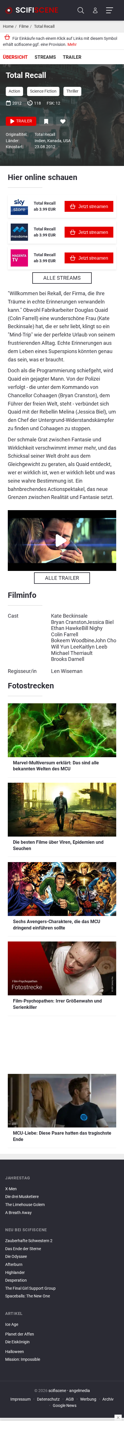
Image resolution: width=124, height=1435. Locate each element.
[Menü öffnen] (109, 10)
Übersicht (15, 57)
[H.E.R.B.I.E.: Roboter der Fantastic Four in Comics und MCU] (62, 1347)
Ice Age (11, 1324)
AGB (70, 1399)
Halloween (14, 1351)
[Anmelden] (95, 10)
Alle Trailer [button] (62, 578)
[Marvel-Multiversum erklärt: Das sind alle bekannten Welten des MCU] (62, 1364)
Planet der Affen (19, 1334)
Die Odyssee (16, 1256)
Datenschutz (48, 1399)
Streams (45, 57)
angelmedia (79, 1390)
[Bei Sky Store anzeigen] (19, 206)
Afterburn (13, 1264)
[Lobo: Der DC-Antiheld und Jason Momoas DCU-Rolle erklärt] (62, 1329)
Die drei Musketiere (22, 1196)
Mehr (72, 44)
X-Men (11, 1189)
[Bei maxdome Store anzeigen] (19, 232)
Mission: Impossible (22, 1359)
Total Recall (44, 26)
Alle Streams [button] (62, 278)
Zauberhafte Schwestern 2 (28, 1240)
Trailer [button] (23, 121)
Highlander (15, 1272)
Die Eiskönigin (17, 1342)
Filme (24, 26)
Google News (64, 1405)
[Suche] (80, 10)
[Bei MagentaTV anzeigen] (19, 258)
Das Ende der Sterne (23, 1248)
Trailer (72, 57)
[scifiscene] (34, 10)
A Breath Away (18, 1212)
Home (8, 26)
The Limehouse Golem (25, 1204)
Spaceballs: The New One (27, 1296)
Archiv (108, 1399)
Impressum (20, 1399)
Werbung (88, 1399)
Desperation (16, 1280)
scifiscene (57, 1390)
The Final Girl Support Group (30, 1288)
